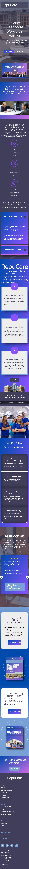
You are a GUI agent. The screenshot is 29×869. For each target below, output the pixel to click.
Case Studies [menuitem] (5, 823)
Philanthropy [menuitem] (5, 798)
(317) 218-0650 (9, 857)
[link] (9, 5)
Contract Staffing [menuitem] (6, 806)
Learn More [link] (14, 379)
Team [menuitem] (3, 787)
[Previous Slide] (1, 577)
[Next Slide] (27, 577)
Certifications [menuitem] (5, 792)
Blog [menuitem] (2, 825)
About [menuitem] (2, 785)
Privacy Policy (4, 864)
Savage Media (19, 863)
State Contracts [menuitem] (5, 832)
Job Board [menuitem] (4, 838)
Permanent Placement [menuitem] (7, 811)
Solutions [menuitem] (3, 804)
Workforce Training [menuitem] (7, 814)
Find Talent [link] (9, 51)
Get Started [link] (14, 768)
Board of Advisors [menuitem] (6, 790)
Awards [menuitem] (3, 795)
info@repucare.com (9, 860)
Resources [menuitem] (4, 820)
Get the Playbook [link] (13, 642)
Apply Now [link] (20, 51)
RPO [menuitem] (2, 809)
